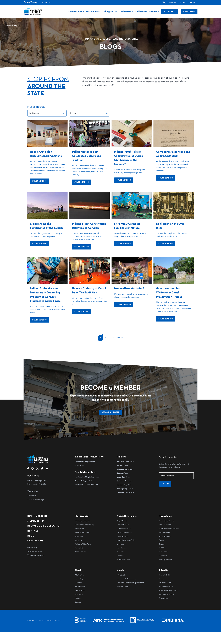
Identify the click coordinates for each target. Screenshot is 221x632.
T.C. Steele (120, 552)
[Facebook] (28, 469)
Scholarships (163, 598)
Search (191, 2)
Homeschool (163, 552)
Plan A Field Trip (80, 552)
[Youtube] (47, 469)
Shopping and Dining (82, 532)
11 (113, 337)
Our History (79, 579)
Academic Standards (166, 594)
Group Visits (79, 536)
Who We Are (79, 575)
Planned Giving (122, 586)
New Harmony (122, 548)
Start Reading (39, 181)
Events (161, 540)
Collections (141, 11)
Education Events (165, 583)
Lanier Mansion (122, 536)
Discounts (78, 540)
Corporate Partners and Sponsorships (130, 583)
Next (120, 337)
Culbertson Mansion (124, 528)
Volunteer (78, 598)
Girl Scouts (163, 556)
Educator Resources (166, 586)
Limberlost (120, 544)
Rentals (172, 2)
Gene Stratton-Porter (124, 532)
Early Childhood (164, 536)
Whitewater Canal (123, 559)
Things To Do (110, 11)
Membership (189, 11)
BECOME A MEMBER (110, 412)
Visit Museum (75, 11)
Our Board (78, 583)
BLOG (31, 536)
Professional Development (168, 590)
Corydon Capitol (123, 525)
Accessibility (79, 548)
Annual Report (80, 586)
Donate (153, 11)
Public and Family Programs (169, 528)
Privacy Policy (32, 547)
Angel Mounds (122, 521)
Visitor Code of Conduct (36, 555)
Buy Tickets (170, 11)
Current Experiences (166, 521)
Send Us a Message (35, 500)
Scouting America (165, 559)
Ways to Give (121, 575)
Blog (164, 2)
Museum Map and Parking (84, 525)
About (182, 2)
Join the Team (80, 590)
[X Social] (37, 469)
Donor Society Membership (126, 579)
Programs (162, 579)
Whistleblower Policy (34, 551)
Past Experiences (165, 525)
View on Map (32, 491)
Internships (78, 594)
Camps (161, 544)
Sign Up (165, 484)
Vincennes (120, 556)
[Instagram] (32, 469)
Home (8, 26)
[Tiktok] (42, 469)
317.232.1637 (32, 495)
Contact (78, 602)
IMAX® (161, 548)
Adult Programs (164, 532)
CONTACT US (35, 540)
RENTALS (32, 531)
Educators (126, 11)
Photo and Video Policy (83, 544)
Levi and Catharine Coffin (126, 540)
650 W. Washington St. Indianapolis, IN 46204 (36, 482)
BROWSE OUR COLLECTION (44, 526)
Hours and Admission (82, 521)
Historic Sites (93, 11)
